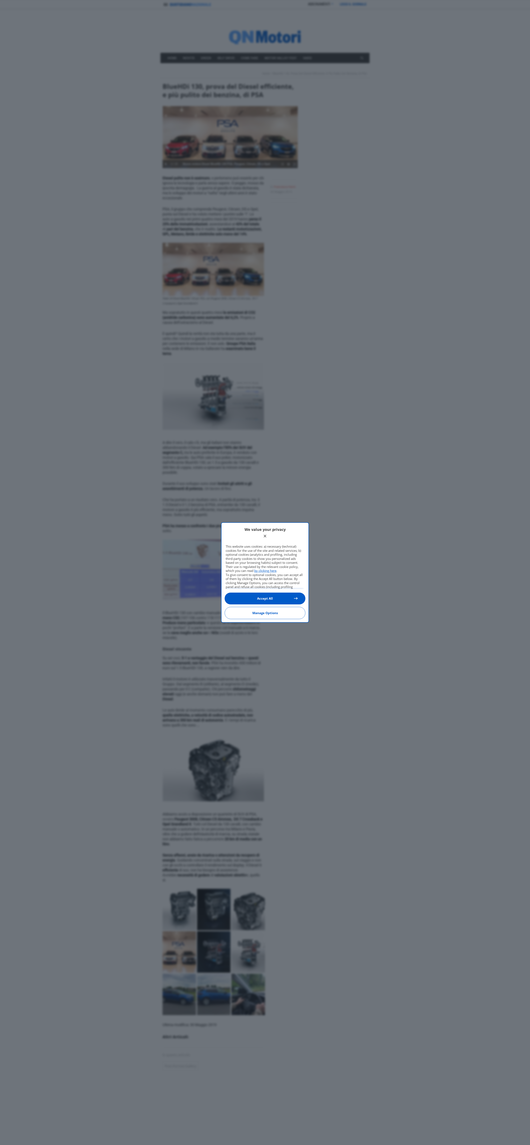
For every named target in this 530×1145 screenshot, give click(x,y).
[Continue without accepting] (265, 536)
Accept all (265, 598)
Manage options (265, 613)
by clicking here (265, 571)
